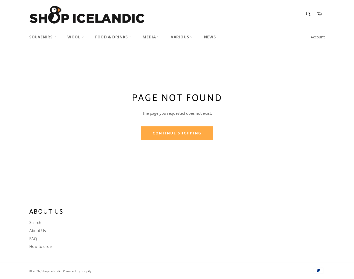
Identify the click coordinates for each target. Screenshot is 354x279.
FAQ (33, 238)
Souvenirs (41, 36)
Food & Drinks (112, 36)
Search (35, 222)
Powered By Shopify (77, 271)
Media (150, 36)
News (210, 36)
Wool (74, 36)
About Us (37, 230)
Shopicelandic (51, 271)
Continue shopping (177, 133)
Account (318, 37)
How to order (41, 246)
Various (180, 36)
